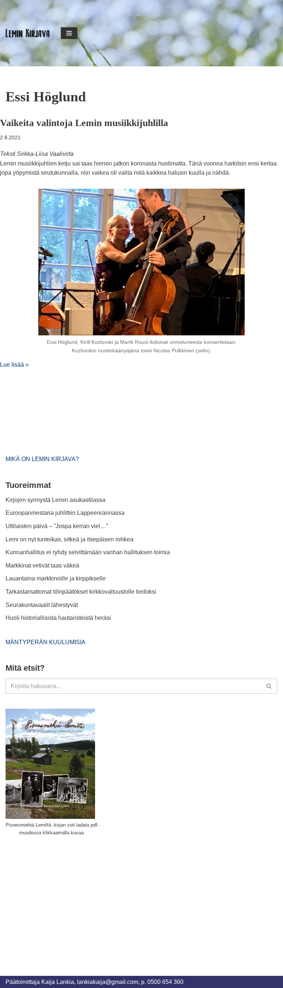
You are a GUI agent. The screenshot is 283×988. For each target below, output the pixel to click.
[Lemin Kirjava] (28, 33)
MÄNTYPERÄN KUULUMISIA (45, 642)
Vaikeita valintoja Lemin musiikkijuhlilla (84, 123)
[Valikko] (69, 33)
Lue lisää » (14, 365)
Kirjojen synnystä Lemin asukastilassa (55, 500)
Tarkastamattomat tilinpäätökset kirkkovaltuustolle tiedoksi (81, 592)
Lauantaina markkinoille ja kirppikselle (56, 578)
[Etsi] (269, 686)
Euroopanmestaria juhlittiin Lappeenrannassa (66, 513)
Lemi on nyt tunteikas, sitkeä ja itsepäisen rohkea (69, 539)
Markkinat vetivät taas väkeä (42, 565)
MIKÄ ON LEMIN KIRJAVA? (42, 459)
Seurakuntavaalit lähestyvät (42, 605)
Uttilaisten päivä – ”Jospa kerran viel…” (57, 526)
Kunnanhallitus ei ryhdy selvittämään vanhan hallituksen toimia (88, 552)
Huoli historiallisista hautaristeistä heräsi (58, 618)
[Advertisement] (61, 897)
